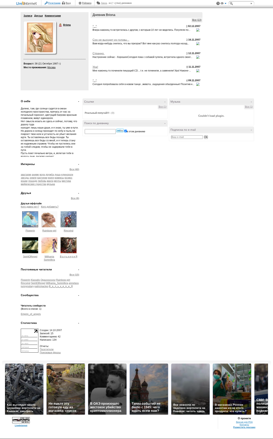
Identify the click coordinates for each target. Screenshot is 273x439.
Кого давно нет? (30, 206)
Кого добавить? (50, 206)
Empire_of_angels (31, 314)
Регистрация (54, 3)
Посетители (47, 349)
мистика (66, 181)
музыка (51, 184)
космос (68, 177)
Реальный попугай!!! (97, 113)
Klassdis (35, 280)
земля (33, 177)
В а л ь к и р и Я (68, 256)
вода (42, 174)
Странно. (99, 53)
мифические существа (33, 184)
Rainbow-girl (49, 230)
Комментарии (53, 15)
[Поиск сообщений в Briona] (120, 130)
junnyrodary (27, 286)
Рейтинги (86, 3)
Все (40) (74, 169)
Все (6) (75, 198)
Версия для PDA (244, 422)
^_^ (95, 26)
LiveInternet (27, 4)
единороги (67, 174)
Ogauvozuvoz (48, 280)
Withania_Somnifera (57, 283)
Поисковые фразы (50, 352)
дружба (50, 174)
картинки (42, 177)
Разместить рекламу (244, 427)
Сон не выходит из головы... (111, 39)
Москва (51, 67)
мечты (57, 181)
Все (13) (196, 20)
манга (50, 181)
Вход (68, 3)
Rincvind (68, 230)
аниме (35, 174)
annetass (74, 283)
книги (51, 177)
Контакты (244, 424)
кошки (24, 181)
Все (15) (74, 274)
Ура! (95, 66)
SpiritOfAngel (30, 256)
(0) (112, 113)
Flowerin (30, 230)
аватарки (26, 174)
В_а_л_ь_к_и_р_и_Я (61, 286)
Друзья (38, 15)
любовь (42, 181)
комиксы (59, 177)
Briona (60, 25)
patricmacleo (41, 286)
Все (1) (162, 106)
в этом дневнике (136, 131)
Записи (28, 15)
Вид (223, 4)
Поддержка (218, 3)
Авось (104, 3)
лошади (32, 181)
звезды (25, 177)
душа (58, 174)
